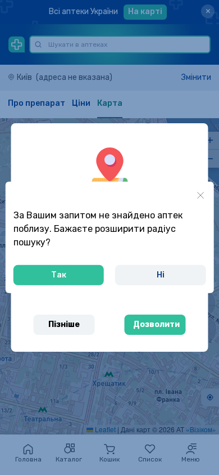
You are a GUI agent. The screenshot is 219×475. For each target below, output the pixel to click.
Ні (161, 275)
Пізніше (64, 324)
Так (58, 275)
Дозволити (156, 324)
